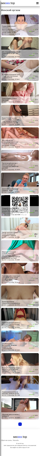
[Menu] (37, 3)
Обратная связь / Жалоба (10, 440)
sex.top (8, 3)
